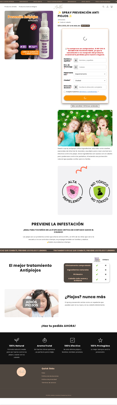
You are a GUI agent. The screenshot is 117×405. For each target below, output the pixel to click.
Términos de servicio (49, 383)
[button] (103, 7)
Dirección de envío (68, 87)
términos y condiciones (88, 92)
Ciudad (67, 80)
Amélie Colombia (55, 395)
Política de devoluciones (50, 376)
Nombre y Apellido (68, 60)
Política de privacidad (49, 379)
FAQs (43, 373)
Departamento (68, 73)
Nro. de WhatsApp (68, 67)
